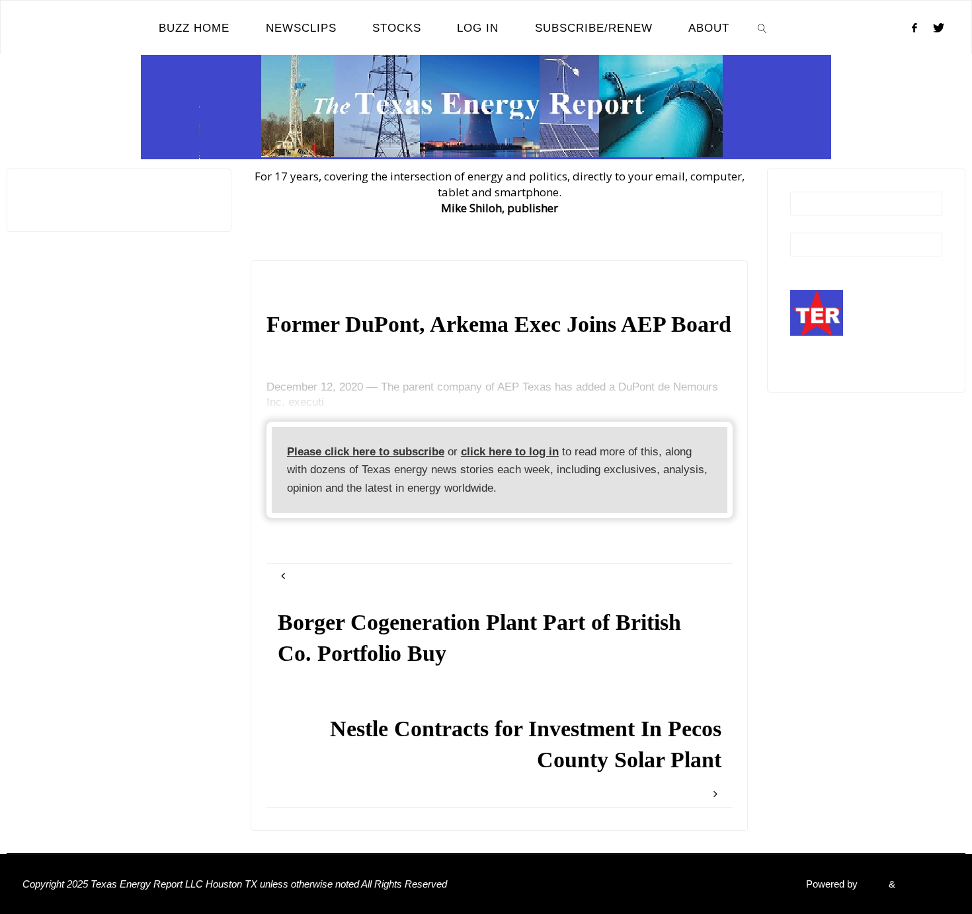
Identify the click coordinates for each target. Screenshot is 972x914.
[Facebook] (914, 28)
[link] (762, 28)
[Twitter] (938, 28)
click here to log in (510, 451)
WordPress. (924, 884)
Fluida (872, 884)
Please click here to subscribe (365, 451)
